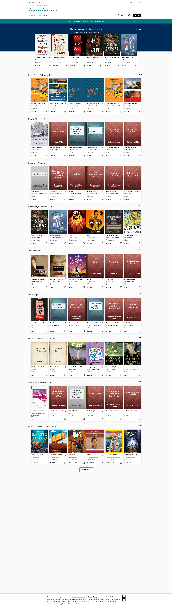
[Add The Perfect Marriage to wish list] (66, 66)
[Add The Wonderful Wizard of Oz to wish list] (139, 243)
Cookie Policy (76, 604)
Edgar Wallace (129, 325)
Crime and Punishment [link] (57, 279)
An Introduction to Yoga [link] (94, 191)
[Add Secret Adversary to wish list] (102, 156)
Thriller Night (33, 295)
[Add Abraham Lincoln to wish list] (121, 199)
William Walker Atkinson (113, 413)
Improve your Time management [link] (38, 411)
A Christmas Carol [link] (129, 279)
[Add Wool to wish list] (102, 243)
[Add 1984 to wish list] (84, 243)
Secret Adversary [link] (92, 147)
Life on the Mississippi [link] (131, 191)
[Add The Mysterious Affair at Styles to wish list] (84, 156)
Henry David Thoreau (75, 193)
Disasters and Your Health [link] (131, 103)
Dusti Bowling (55, 457)
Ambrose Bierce (93, 413)
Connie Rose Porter (93, 457)
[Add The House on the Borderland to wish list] (121, 331)
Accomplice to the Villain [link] (128, 57)
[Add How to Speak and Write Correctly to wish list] (84, 419)
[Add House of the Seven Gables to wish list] (84, 331)
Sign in (137, 16)
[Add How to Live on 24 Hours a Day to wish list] (65, 419)
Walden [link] (71, 191)
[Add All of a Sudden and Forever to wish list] (84, 375)
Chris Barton (73, 369)
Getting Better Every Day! (38, 382)
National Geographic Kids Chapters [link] (113, 455)
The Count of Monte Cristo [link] (38, 279)
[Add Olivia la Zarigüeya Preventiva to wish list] (121, 112)
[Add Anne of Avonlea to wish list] (139, 375)
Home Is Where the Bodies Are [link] (38, 323)
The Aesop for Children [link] (38, 367)
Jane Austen (92, 281)
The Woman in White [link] (112, 147)
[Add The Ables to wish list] (84, 463)
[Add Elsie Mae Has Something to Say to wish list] (84, 287)
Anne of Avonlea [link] (129, 367)
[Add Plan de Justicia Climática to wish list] (102, 112)
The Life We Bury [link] (36, 147)
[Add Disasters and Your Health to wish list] (139, 112)
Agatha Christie (74, 150)
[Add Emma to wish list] (102, 287)
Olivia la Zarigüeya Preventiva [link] (113, 103)
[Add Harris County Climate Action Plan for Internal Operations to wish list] (65, 112)
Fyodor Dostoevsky (56, 281)
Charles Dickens (130, 281)
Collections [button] (42, 16)
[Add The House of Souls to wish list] (65, 331)
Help (140, 2)
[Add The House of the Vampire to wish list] (102, 331)
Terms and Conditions (78, 597)
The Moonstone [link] (55, 147)
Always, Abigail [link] (92, 367)
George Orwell (73, 237)
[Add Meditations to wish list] (47, 199)
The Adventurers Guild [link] (131, 455)
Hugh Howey (92, 237)
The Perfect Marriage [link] (59, 57)
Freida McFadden (75, 60)
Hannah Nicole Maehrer (129, 60)
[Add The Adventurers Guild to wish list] (139, 463)
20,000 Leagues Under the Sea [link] (38, 455)
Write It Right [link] (91, 411)
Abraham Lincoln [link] (111, 191)
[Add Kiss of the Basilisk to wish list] (101, 66)
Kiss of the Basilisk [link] (93, 57)
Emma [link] (89, 279)
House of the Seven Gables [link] (76, 323)
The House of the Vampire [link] (94, 323)
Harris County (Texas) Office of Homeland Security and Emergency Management (39, 106)
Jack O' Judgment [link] (129, 323)
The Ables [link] (72, 455)
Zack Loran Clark (130, 457)
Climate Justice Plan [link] (75, 103)
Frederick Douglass (56, 193)
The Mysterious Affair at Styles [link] (76, 147)
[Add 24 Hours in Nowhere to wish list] (65, 463)
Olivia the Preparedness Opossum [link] (38, 103)
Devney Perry (109, 60)
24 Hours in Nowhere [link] (56, 455)
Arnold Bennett (55, 413)
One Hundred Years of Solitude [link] (113, 235)
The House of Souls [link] (56, 323)
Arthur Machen (55, 325)
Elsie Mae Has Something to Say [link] (76, 279)
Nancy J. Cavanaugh (75, 281)
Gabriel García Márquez (113, 237)
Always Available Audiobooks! (86, 29)
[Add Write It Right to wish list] (102, 419)
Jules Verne (36, 457)
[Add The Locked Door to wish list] (84, 66)
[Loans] (129, 16)
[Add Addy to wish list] (102, 463)
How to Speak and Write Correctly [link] (76, 411)
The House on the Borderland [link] (113, 323)
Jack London (110, 281)
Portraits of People (36, 163)
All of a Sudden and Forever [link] (76, 367)
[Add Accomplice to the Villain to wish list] (136, 66)
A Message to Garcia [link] (130, 411)
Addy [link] (88, 455)
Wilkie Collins (55, 150)
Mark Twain (129, 193)
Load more (86, 470)
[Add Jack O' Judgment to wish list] (139, 331)
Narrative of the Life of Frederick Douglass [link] (57, 191)
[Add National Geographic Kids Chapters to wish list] (121, 463)
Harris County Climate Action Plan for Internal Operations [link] (57, 103)
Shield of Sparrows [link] (110, 57)
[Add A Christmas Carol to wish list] (139, 287)
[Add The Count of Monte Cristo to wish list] (47, 287)
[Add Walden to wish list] (84, 199)
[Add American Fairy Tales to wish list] (121, 375)
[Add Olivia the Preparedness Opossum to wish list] (47, 112)
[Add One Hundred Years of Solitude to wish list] (121, 243)
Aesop (34, 369)
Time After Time (35, 251)
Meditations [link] (35, 191)
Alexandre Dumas (37, 281)
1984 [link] (70, 235)
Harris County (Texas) (57, 106)
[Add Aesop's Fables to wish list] (65, 375)
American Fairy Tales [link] (112, 367)
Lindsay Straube (93, 60)
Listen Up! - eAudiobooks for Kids (42, 426)
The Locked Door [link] (75, 57)
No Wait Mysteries (36, 119)
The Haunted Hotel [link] (130, 147)
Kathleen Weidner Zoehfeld (114, 457)
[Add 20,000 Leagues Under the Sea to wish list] (47, 463)
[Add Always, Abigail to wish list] (102, 375)
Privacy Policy (92, 597)
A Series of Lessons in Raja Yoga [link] (113, 411)
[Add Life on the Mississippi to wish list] (139, 199)
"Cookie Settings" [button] (71, 601)
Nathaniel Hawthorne (75, 325)
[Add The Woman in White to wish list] (121, 156)
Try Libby (69, 21)
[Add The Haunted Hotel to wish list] (139, 156)
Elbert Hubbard (129, 413)
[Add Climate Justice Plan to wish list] (84, 112)
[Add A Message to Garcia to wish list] (139, 419)
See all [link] (138, 29)
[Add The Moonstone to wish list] (65, 156)
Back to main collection (37, 2)
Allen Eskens (36, 150)
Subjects (32, 16)
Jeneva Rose (40, 60)
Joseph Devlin (73, 413)
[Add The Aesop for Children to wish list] (47, 375)
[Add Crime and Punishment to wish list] (65, 287)
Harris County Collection (38, 75)
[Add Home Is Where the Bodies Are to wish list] (47, 331)
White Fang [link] (109, 279)
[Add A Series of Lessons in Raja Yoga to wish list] (121, 419)
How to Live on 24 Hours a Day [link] (57, 411)
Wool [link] (88, 235)
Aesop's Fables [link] (54, 367)
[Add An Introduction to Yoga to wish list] (102, 199)
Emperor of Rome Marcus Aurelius (39, 193)
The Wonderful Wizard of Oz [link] (131, 235)
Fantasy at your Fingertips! (39, 207)
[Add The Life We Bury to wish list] (47, 156)
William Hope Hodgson (113, 325)
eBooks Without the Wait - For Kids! (43, 339)
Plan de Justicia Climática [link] (94, 103)
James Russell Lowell (112, 193)
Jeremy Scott (73, 457)
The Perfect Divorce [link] (41, 57)
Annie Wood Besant (94, 193)
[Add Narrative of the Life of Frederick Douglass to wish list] (65, 199)
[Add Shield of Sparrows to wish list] (118, 66)
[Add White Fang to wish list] (121, 287)
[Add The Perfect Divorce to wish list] (49, 66)
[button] (131, 2)
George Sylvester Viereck (95, 325)
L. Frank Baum (129, 237)
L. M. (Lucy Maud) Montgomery (132, 369)
